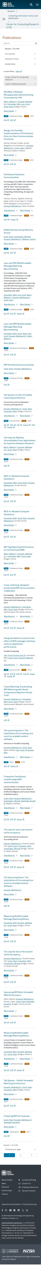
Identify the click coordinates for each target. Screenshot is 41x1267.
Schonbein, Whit (14, 104)
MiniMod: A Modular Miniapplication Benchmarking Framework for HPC (18, 94)
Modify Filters (13, 64)
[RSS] (27, 1210)
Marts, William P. (10, 101)
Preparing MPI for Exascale (17, 1116)
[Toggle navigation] (4, 19)
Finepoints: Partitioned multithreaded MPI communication (15, 779)
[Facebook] (2, 1210)
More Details (9, 111)
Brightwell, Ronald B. (12, 1122)
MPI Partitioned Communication (19, 364)
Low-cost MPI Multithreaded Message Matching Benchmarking (17, 266)
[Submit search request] (35, 43)
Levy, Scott (25, 104)
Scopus (13, 219)
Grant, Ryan (8, 107)
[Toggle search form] (31, 4)
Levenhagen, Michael (22, 237)
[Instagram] (6, 1210)
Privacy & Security (29, 1204)
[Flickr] (15, 1210)
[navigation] (20, 1149)
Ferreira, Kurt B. (19, 655)
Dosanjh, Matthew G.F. (13, 206)
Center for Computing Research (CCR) (22, 26)
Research (11, 11)
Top (34, 1264)
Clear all (19, 71)
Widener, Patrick (28, 239)
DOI (5, 120)
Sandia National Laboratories (12, 1223)
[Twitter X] (23, 1210)
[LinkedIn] (19, 1210)
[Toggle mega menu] (37, 4)
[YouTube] (10, 1210)
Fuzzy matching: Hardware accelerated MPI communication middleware (19, 588)
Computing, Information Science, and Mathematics (23, 17)
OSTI (11, 120)
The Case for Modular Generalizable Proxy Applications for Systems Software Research (19, 440)
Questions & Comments (11, 1204)
